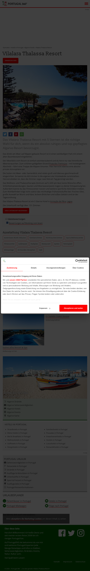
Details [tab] (34, 268)
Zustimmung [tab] (12, 268)
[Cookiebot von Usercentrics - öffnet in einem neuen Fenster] (77, 261)
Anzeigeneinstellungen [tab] (55, 268)
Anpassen (43, 308)
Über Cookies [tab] (78, 268)
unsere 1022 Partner (18, 280)
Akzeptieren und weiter (73, 308)
